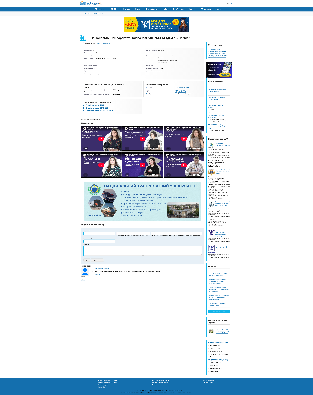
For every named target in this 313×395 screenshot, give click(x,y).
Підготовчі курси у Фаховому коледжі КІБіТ (216, 116)
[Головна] (92, 3)
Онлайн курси (178, 9)
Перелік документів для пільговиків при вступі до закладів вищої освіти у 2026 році (219, 297)
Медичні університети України (216, 53)
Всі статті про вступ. (219, 312)
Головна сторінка (88, 239)
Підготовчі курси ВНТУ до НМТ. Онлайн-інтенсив (217, 98)
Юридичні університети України (217, 57)
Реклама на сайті (208, 380)
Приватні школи (151, 9)
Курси (137, 9)
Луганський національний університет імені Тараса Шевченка (223, 171)
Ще (190, 9)
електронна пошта (122, 231)
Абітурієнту (99, 9)
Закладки (207, 9)
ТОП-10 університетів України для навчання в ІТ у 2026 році (218, 274)
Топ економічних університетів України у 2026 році (217, 304)
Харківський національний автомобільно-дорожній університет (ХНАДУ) (222, 203)
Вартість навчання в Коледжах (108, 383)
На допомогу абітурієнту (218, 359)
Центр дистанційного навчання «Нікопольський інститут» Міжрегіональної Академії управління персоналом (222, 232)
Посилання (83, 280)
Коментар (86, 244)
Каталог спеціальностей (218, 342)
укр (228, 3)
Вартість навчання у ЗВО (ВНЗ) (108, 380)
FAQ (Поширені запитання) (160, 380)
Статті (154, 385)
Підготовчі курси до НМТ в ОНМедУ (215, 106)
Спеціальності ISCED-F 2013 (99, 111)
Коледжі (126, 9)
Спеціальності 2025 (95, 105)
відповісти (97, 274)
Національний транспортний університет (223, 144)
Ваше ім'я (86, 231)
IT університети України (214, 49)
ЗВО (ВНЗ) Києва (98, 13)
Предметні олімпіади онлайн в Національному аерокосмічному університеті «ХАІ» (217, 89)
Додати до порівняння (104, 43)
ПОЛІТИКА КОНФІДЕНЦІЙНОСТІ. (173, 390)
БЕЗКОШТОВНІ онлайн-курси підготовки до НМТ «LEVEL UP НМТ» (216, 126)
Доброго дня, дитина (102, 268)
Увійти (219, 9)
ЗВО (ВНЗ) (114, 9)
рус (232, 3)
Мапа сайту (102, 387)
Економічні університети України (217, 51)
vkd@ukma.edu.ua (180, 90)
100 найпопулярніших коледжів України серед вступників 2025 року (222, 331)
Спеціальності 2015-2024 (97, 108)
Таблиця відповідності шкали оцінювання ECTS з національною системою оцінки (218, 289)
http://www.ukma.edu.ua (182, 87)
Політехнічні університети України (217, 55)
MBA (165, 9)
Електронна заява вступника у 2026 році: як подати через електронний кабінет (218, 281)
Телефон (154, 231)
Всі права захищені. (126, 392)
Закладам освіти (208, 383)
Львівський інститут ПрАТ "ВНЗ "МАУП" (221, 247)
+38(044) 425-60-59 (180, 92)
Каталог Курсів (103, 385)
